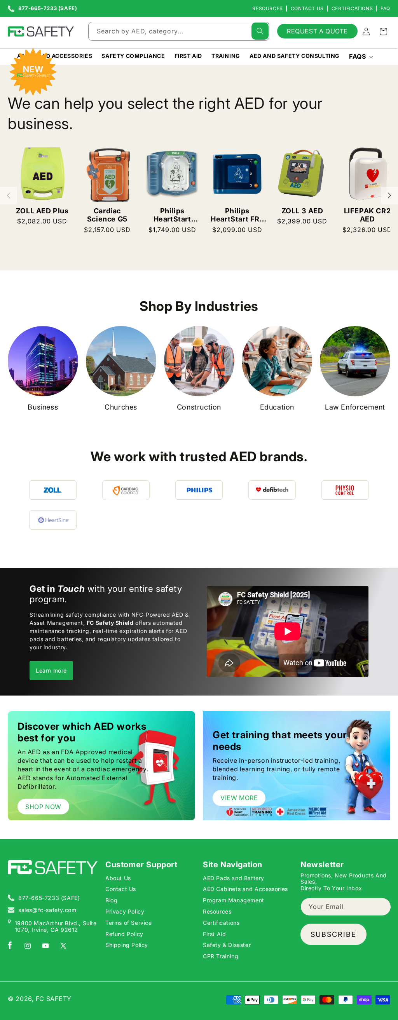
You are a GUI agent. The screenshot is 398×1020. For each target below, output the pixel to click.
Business (43, 407)
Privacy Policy (124, 911)
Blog (111, 900)
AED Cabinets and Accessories (245, 889)
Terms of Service (128, 922)
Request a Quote (317, 31)
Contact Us (307, 8)
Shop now (43, 806)
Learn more (51, 670)
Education (277, 407)
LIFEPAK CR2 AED (367, 215)
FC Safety (54, 999)
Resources (267, 8)
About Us (118, 878)
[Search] (260, 31)
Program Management (233, 900)
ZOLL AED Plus (42, 211)
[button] (360, 56)
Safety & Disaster (227, 945)
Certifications (352, 8)
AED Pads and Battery (233, 878)
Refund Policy (124, 934)
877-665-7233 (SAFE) (47, 8)
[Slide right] (389, 195)
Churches (121, 407)
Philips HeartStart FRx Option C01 (237, 215)
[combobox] (179, 31)
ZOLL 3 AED (302, 211)
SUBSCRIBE (333, 934)
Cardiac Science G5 (107, 215)
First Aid (214, 934)
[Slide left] (8, 195)
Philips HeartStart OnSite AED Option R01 (172, 215)
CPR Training (220, 956)
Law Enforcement (355, 407)
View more (239, 798)
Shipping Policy (126, 945)
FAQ (385, 8)
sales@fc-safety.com (47, 910)
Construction (199, 407)
